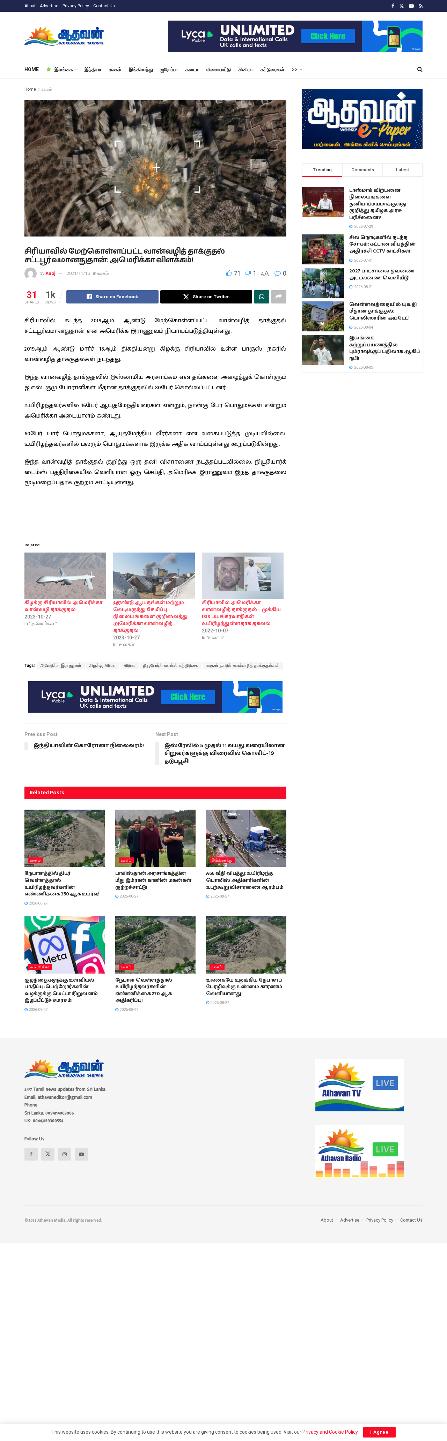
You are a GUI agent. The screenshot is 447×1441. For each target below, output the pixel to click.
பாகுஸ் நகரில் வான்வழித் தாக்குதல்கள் (242, 665)
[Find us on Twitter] (401, 6)
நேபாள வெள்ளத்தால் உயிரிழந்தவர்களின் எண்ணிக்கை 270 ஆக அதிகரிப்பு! (143, 990)
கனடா (191, 69)
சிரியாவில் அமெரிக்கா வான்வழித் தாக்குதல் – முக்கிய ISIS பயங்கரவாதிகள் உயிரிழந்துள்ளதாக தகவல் (241, 613)
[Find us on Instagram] (64, 1154)
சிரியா (129, 665)
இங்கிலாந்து (141, 69)
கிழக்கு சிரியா (102, 665)
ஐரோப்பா (169, 69)
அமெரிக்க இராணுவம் (61, 665)
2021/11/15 (78, 273)
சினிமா (246, 69)
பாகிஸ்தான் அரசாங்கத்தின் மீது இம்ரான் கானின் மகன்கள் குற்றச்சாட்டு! (153, 880)
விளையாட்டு (218, 69)
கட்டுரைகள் (272, 69)
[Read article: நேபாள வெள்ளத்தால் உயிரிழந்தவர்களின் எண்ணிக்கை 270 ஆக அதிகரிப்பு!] (155, 944)
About (30, 5)
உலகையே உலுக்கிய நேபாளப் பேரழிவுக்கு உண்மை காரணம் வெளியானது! (244, 987)
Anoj (50, 273)
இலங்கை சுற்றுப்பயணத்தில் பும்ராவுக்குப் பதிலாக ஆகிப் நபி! (384, 348)
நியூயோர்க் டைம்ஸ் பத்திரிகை (170, 665)
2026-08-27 (37, 903)
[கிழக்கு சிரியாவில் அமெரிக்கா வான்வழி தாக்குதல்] (65, 576)
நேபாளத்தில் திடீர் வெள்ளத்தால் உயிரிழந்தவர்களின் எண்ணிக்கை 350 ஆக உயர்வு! (62, 884)
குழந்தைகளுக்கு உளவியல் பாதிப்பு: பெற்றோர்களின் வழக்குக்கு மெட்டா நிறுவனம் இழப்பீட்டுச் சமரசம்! (61, 990)
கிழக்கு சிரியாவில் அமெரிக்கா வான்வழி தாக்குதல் (63, 606)
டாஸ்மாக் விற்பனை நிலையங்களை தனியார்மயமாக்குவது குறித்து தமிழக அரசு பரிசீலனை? (377, 204)
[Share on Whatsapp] (261, 296)
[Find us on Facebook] (392, 6)
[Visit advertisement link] (295, 36)
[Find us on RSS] (421, 6)
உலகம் (115, 69)
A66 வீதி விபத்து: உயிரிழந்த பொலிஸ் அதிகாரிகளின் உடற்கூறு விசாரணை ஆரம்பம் (245, 880)
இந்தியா (93, 69)
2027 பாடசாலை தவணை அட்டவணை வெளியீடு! (382, 274)
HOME (31, 69)
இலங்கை (63, 69)
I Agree (379, 1432)
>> (295, 69)
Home (30, 89)
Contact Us (104, 5)
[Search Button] (420, 69)
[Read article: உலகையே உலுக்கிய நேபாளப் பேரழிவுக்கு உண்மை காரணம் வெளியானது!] (246, 944)
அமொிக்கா (40, 967)
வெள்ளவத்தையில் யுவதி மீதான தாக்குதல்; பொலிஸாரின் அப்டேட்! (383, 311)
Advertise (49, 5)
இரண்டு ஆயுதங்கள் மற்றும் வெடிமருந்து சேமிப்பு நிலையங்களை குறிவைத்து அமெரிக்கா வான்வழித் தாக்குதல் (150, 617)
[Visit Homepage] (64, 36)
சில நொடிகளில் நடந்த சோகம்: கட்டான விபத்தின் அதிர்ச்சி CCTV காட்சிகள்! (382, 244)
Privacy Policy (76, 5)
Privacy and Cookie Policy (330, 1432)
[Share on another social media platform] (278, 296)
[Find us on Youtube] (411, 6)
